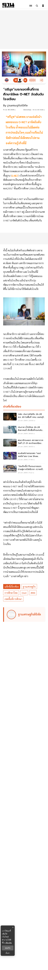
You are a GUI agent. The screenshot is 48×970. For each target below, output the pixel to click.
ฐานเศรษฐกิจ (29, 586)
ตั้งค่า (8, 953)
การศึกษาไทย (11, 592)
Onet (24, 592)
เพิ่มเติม (8, 942)
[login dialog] (43, 5)
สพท (33, 592)
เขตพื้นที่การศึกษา (13, 598)
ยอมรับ (7, 948)
